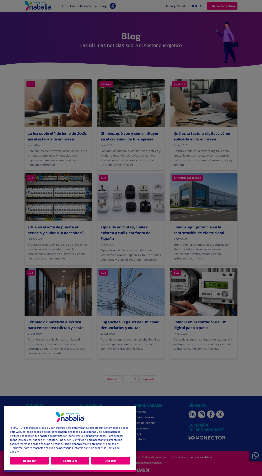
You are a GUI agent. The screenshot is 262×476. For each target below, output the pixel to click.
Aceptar (110, 460)
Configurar (70, 460)
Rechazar (29, 460)
